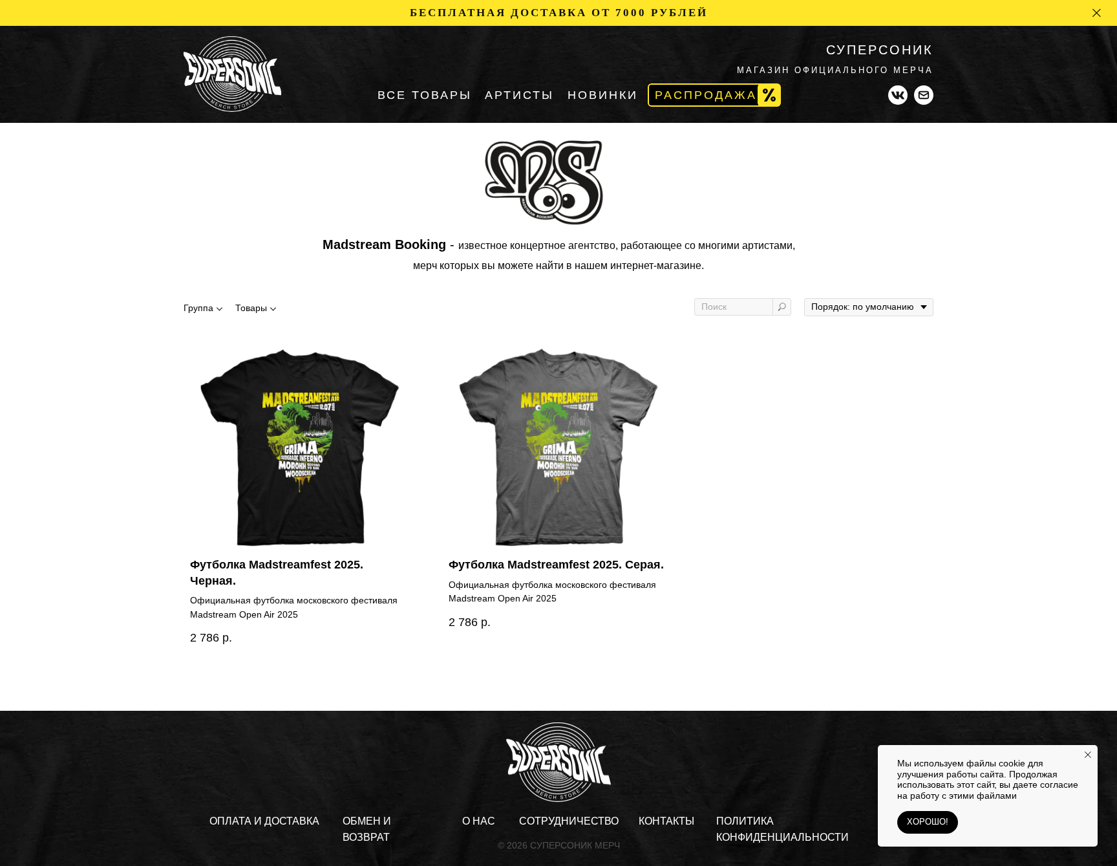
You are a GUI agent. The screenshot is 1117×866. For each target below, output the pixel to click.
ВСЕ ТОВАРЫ (425, 95)
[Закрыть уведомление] (1087, 754)
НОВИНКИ (603, 95)
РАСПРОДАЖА (706, 95)
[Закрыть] (1096, 13)
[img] (232, 74)
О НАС (478, 821)
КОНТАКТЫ (666, 821)
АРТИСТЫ (519, 95)
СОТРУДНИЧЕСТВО (569, 821)
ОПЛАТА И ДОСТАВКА (264, 821)
